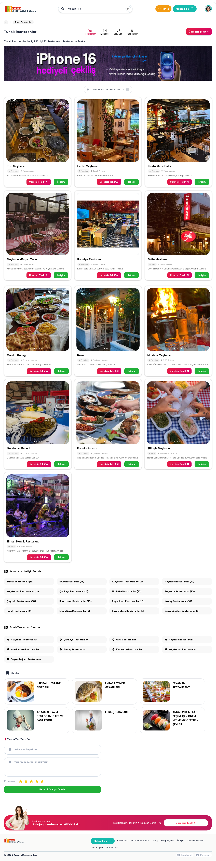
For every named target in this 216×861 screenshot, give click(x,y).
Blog (155, 840)
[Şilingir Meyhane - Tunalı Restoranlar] (178, 424)
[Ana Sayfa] (20, 9)
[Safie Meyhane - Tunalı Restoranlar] (178, 235)
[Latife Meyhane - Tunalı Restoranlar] (108, 142)
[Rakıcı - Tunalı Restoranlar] (108, 331)
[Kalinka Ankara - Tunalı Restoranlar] (108, 424)
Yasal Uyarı (97, 847)
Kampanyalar (167, 840)
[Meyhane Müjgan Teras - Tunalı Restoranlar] (37, 235)
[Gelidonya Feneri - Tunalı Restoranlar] (37, 424)
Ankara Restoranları (140, 840)
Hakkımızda (122, 840)
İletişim (61, 182)
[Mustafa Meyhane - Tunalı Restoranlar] (178, 331)
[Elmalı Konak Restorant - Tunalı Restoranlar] (37, 517)
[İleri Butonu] (10, 130)
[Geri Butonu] (65, 130)
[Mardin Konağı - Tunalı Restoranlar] (37, 331)
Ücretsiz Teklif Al (38, 181)
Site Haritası (112, 847)
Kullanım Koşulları (195, 840)
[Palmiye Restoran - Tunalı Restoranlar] (108, 235)
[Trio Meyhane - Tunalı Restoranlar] (37, 142)
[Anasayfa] (6, 22)
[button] (95, 9)
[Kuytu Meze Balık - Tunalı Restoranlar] (178, 142)
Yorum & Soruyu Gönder (52, 789)
